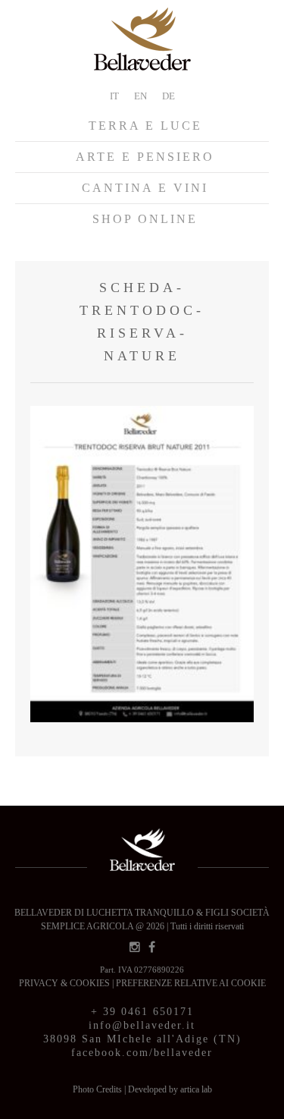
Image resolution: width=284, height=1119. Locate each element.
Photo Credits (98, 1089)
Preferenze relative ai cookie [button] (191, 983)
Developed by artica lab (170, 1089)
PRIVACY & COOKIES (65, 983)
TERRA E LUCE (145, 125)
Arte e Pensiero (145, 156)
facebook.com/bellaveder (142, 1052)
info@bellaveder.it (142, 1025)
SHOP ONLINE (145, 218)
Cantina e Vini (145, 187)
